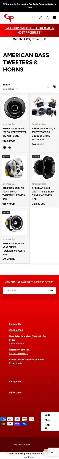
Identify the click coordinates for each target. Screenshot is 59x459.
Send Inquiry (15, 362)
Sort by (6, 84)
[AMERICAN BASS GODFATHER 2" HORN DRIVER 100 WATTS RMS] (44, 167)
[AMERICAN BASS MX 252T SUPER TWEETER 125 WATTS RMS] (14, 108)
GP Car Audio (25, 444)
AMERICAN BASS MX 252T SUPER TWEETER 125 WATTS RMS (14, 132)
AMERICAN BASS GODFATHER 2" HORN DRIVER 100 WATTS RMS (43, 193)
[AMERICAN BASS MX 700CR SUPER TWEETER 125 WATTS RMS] (14, 167)
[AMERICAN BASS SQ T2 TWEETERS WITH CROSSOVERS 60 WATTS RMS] (44, 108)
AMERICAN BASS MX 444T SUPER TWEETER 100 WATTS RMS (13, 249)
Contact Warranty (18, 353)
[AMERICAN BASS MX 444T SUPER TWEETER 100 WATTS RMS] (14, 223)
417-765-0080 (16, 330)
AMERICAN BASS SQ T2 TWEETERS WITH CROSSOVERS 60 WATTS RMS (44, 134)
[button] (47, 17)
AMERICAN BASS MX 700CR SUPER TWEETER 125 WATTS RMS (13, 193)
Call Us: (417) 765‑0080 (29, 39)
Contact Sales (16, 343)
